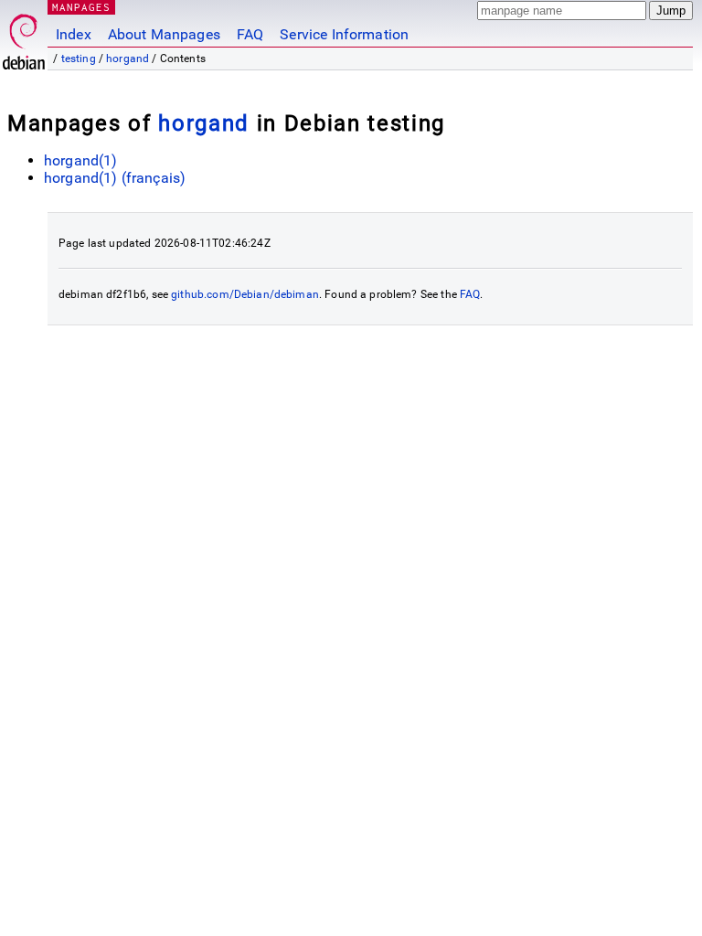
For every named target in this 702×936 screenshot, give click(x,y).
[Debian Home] (24, 37)
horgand (127, 58)
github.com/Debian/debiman (245, 294)
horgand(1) (81, 160)
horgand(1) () (115, 177)
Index (73, 34)
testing (78, 58)
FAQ (250, 34)
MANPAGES (81, 7)
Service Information (344, 34)
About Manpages (164, 34)
